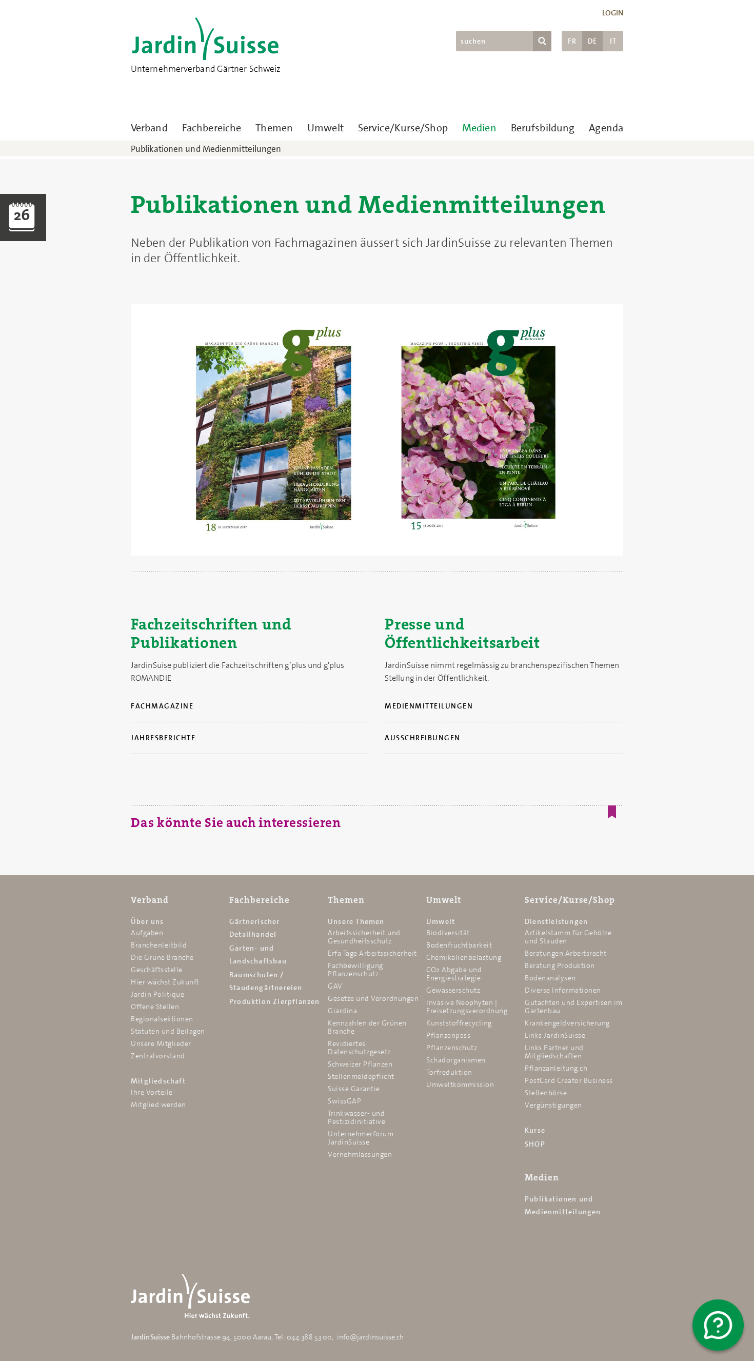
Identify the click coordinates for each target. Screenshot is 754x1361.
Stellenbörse (546, 1092)
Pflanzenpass (448, 1035)
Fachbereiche (211, 127)
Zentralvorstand (158, 1055)
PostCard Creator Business (569, 1080)
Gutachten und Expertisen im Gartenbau (574, 1006)
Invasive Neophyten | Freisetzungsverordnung (466, 1006)
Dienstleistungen (556, 921)
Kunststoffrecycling (459, 1023)
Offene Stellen (155, 1006)
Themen (274, 127)
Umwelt (325, 127)
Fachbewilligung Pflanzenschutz (355, 969)
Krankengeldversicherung (567, 1023)
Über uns (147, 921)
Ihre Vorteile (152, 1092)
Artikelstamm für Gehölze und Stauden (568, 936)
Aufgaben (147, 932)
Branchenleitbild (159, 945)
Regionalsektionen (162, 1018)
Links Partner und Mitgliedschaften (554, 1051)
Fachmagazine (162, 706)
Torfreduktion (449, 1072)
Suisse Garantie (354, 1088)
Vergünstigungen (553, 1105)
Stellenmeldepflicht (361, 1076)
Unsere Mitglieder (161, 1043)
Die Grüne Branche (162, 957)
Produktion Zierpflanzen (274, 1001)
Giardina (342, 1010)
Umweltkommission (460, 1084)
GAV (335, 986)
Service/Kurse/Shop (403, 127)
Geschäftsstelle (157, 969)
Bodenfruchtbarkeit (459, 945)
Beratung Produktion (560, 965)
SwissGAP (344, 1101)
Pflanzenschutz (451, 1047)
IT (613, 41)
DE (592, 41)
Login (613, 13)
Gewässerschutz (453, 990)
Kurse (535, 1130)
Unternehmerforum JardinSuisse (360, 1138)
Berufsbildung (542, 127)
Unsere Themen (356, 921)
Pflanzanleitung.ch (556, 1068)
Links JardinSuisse (555, 1035)
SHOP (535, 1144)
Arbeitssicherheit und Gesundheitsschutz (364, 936)
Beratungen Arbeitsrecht (566, 953)
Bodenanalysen (550, 977)
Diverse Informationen (563, 990)
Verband (149, 127)
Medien (479, 127)
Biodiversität (448, 932)
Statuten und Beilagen (168, 1031)
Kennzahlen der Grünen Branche (367, 1027)
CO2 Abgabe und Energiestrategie (454, 973)
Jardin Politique (157, 994)
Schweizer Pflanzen (360, 1064)
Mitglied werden (158, 1104)
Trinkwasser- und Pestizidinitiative (356, 1117)
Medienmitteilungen (429, 706)
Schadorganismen (456, 1059)
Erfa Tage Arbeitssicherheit (372, 953)
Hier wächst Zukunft (165, 982)
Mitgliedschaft (158, 1081)
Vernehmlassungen (360, 1154)
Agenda (606, 127)
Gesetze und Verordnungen (373, 998)
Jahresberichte (163, 737)
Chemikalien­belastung (463, 957)
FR (572, 41)
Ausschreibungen (423, 737)
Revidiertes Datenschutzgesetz (359, 1047)
